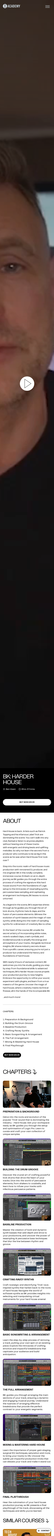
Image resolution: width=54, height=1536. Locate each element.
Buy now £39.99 (27, 802)
